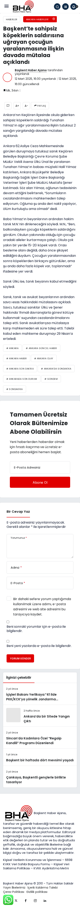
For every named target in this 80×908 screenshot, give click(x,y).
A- (26, 106)
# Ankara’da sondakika (56, 368)
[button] (65, 6)
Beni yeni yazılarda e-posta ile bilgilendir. (39, 646)
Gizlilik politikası (36, 892)
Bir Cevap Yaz (18, 511)
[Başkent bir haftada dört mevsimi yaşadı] (40, 757)
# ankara (12, 348)
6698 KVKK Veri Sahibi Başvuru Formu (37, 862)
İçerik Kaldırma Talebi (42, 887)
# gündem (51, 379)
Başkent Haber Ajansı (31, 70)
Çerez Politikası (13, 892)
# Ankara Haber (16, 358)
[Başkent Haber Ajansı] (23, 6)
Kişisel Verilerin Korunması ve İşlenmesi (32, 860)
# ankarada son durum (21, 379)
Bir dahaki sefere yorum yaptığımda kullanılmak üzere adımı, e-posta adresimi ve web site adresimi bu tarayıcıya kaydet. (42, 607)
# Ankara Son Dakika (20, 368)
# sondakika (14, 389)
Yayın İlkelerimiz (14, 887)
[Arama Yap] (57, 6)
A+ (17, 106)
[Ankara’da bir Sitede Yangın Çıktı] (40, 716)
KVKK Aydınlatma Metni (51, 868)
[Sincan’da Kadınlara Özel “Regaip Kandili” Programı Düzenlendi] (40, 737)
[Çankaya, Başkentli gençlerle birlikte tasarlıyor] (40, 776)
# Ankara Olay (43, 358)
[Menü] (6, 6)
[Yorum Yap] (7, 105)
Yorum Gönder (20, 658)
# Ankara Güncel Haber (41, 348)
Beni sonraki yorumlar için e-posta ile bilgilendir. (36, 628)
